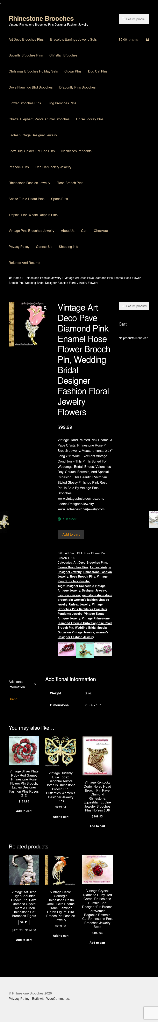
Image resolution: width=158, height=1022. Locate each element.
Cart (84, 230)
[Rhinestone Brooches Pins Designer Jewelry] (85, 650)
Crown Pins (72, 71)
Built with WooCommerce (50, 998)
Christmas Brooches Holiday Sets (33, 71)
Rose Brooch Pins (70, 182)
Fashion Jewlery (69, 595)
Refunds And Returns (24, 262)
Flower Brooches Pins (25, 103)
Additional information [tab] (17, 684)
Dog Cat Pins (98, 71)
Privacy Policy (19, 246)
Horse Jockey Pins (89, 119)
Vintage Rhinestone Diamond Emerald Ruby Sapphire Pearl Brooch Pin (85, 623)
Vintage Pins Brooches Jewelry (31, 230)
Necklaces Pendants (76, 150)
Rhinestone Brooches (41, 18)
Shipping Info (68, 246)
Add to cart (71, 534)
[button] (45, 308)
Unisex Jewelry (79, 604)
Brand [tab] (13, 699)
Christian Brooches (63, 55)
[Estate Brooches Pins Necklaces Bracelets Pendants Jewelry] (67, 650)
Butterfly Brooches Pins (26, 55)
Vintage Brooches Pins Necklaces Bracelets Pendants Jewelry (82, 609)
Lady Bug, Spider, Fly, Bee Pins (32, 150)
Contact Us (44, 246)
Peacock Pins (19, 167)
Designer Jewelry (94, 590)
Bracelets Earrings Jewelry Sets (73, 39)
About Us (67, 230)
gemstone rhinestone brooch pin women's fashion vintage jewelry (85, 599)
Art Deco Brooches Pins (26, 39)
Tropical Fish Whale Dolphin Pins (33, 214)
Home (17, 278)
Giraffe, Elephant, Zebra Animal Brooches (39, 119)
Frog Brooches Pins (62, 103)
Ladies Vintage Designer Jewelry (33, 135)
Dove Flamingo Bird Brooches (31, 87)
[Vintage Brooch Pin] (103, 650)
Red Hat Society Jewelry (53, 167)
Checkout (101, 230)
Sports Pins (59, 198)
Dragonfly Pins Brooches (77, 87)
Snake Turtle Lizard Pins (26, 198)
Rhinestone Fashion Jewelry (29, 182)
